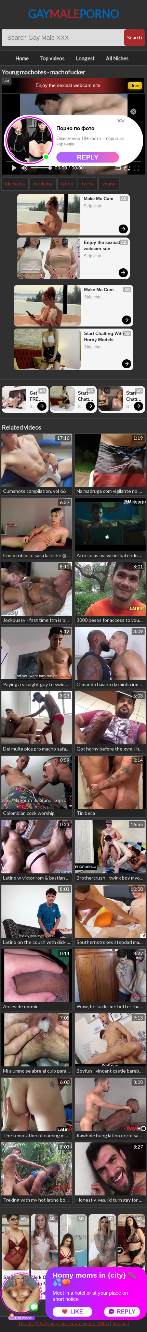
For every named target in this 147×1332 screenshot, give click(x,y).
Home (22, 58)
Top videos (52, 58)
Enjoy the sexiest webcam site (68, 85)
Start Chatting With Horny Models (104, 336)
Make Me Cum (98, 198)
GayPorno (73, 13)
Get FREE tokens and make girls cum (37, 396)
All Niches (117, 58)
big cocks (15, 184)
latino (67, 184)
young (109, 184)
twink (88, 184)
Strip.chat (92, 206)
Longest (85, 58)
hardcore (43, 184)
